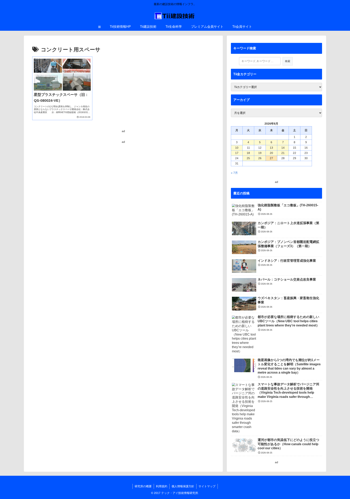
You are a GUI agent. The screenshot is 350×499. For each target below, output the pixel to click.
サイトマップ (207, 486)
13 (271, 147)
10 (236, 147)
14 (283, 147)
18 (248, 153)
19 (259, 153)
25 (248, 158)
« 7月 (234, 172)
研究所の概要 (143, 486)
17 (236, 153)
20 (271, 153)
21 (283, 153)
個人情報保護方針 (183, 486)
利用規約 (161, 486)
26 (259, 158)
